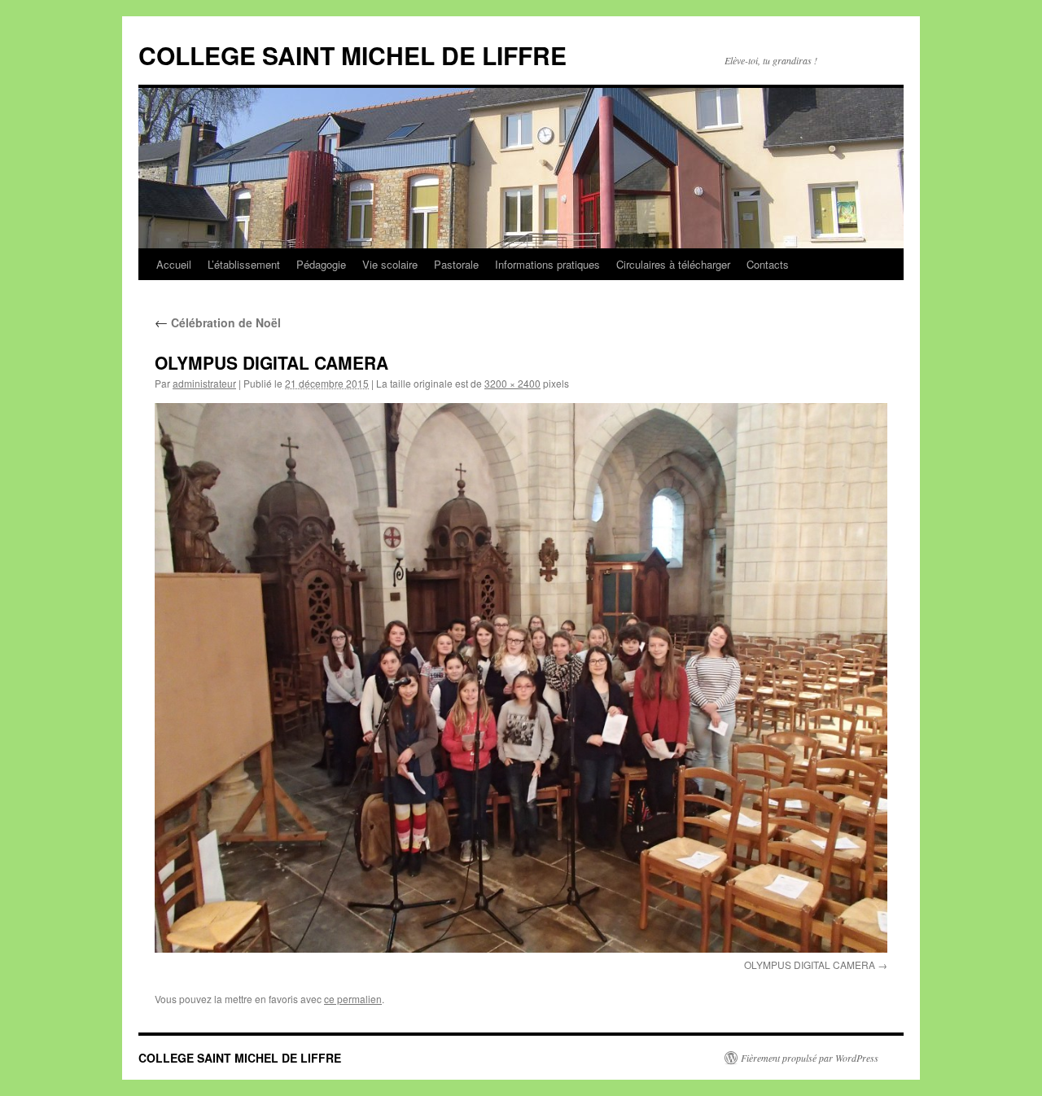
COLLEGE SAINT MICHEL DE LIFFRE (352, 54)
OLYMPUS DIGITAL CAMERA (809, 964)
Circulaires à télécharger (673, 264)
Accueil (173, 264)
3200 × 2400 (512, 383)
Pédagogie (321, 264)
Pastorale (456, 264)
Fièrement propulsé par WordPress (809, 1057)
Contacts (767, 264)
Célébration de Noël (218, 322)
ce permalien (353, 999)
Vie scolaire (390, 264)
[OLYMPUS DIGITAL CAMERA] (521, 678)
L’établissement (244, 264)
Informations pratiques (547, 264)
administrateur (204, 383)
